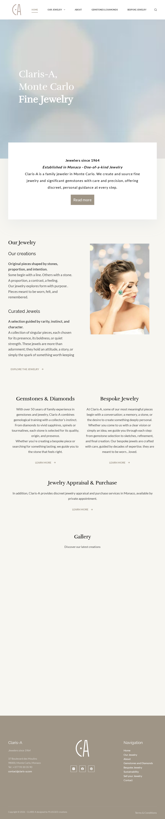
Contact (128, 780)
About (78, 9)
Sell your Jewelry (133, 775)
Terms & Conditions (146, 812)
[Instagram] (73, 769)
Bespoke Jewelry (136, 9)
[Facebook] (82, 769)
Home (35, 9)
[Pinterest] (91, 769)
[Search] (155, 10)
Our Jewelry (55, 9)
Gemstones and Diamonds (138, 763)
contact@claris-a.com (20, 771)
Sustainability (131, 771)
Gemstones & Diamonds (105, 9)
